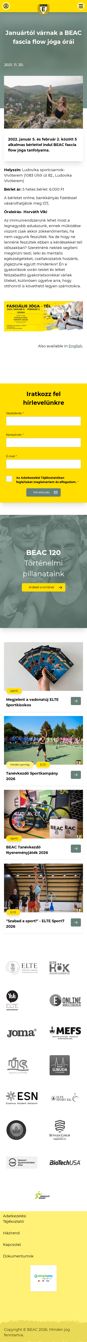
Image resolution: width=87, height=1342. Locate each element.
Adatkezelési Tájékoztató (14, 1219)
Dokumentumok (18, 1256)
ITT (45, 203)
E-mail (11, 456)
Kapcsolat (12, 1244)
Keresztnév (15, 435)
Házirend (11, 1233)
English (75, 346)
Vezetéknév (15, 413)
